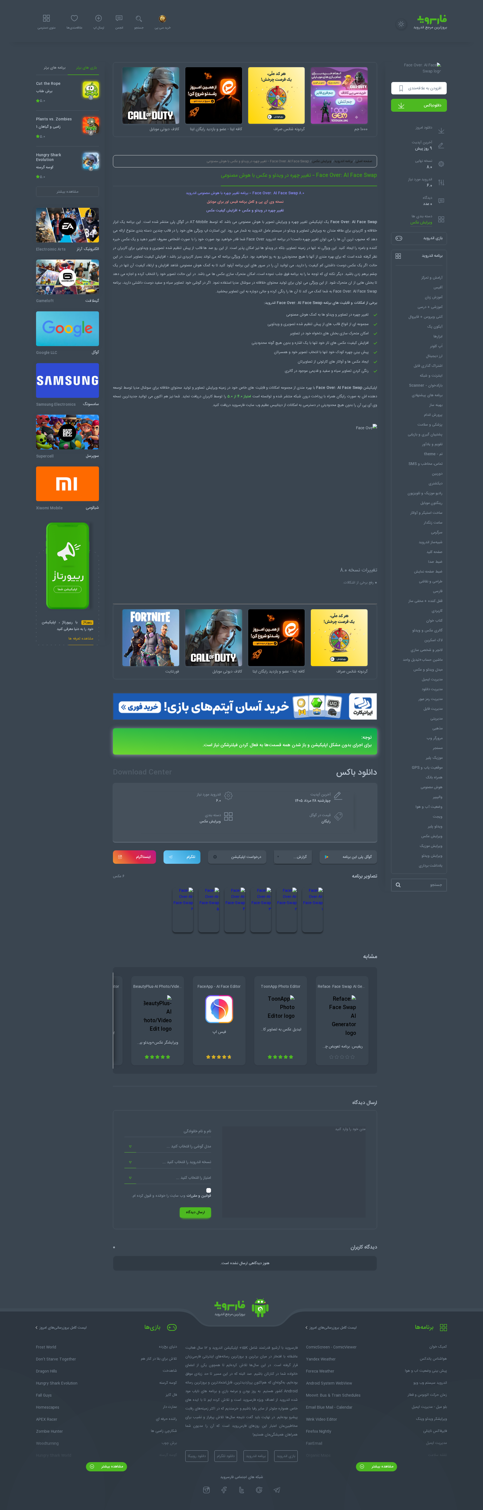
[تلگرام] (277, 1490)
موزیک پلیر (434, 758)
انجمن (119, 28)
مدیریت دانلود (432, 689)
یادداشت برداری (430, 866)
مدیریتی (436, 719)
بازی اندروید (286, 1456)
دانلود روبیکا (197, 1456)
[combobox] (167, 1147)
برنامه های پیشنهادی (427, 395)
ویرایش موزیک (431, 846)
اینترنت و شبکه (431, 376)
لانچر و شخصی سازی (426, 650)
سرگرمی (436, 532)
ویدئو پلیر (435, 826)
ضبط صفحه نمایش (428, 572)
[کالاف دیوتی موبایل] (150, 95)
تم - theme (433, 454)
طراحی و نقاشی (430, 581)
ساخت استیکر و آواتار (426, 513)
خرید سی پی (163, 28)
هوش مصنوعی (431, 787)
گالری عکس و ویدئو (427, 630)
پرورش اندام (433, 415)
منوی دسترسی (46, 28)
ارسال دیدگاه (195, 1212)
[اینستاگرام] (206, 1490)
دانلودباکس (432, 105)
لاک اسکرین (433, 640)
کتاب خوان (434, 621)
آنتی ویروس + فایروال (425, 317)
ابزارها (438, 336)
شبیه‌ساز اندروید (430, 542)
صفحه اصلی (364, 161)
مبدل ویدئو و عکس (427, 670)
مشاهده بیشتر (382, 1467)
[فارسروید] (241, 1309)
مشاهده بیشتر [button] (67, 191)
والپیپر (437, 797)
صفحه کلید (434, 552)
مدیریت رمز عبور (430, 699)
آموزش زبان (433, 297)
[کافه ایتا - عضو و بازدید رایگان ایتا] (213, 95)
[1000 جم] (339, 95)
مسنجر (437, 748)
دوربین (437, 474)
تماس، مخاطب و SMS (425, 464)
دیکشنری (435, 483)
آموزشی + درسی (430, 307)
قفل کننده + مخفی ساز (425, 601)
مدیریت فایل (432, 709)
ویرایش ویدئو (432, 856)
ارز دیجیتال (434, 356)
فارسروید (238, 405)
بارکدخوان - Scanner (425, 385)
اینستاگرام (143, 857)
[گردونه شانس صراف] (276, 95)
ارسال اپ (98, 28)
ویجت (437, 817)
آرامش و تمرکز (432, 278)
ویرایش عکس (421, 223)
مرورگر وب (434, 738)
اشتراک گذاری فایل (428, 366)
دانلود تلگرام (226, 1456)
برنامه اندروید (343, 161)
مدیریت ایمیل (432, 679)
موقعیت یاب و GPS (427, 768)
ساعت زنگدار (433, 523)
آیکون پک (434, 327)
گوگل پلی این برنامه (357, 857)
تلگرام (191, 857)
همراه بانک (434, 777)
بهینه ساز (435, 405)
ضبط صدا (435, 562)
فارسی (437, 591)
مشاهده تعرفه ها (80, 639)
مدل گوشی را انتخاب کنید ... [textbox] (189, 1146)
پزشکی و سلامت (430, 425)
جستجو (138, 28)
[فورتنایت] (150, 637)
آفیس (438, 287)
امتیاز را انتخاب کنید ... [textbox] (193, 1178)
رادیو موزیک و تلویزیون (425, 493)
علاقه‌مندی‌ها (74, 28)
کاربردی (437, 611)
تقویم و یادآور (432, 444)
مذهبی (437, 728)
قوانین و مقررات (198, 1196)
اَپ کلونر (436, 346)
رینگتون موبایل (431, 503)
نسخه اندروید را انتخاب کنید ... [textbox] (186, 1162)
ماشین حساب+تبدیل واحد (422, 660)
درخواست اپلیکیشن (246, 857)
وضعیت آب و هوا (429, 807)
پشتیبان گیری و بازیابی (425, 434)
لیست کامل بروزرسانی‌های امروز (333, 1328)
